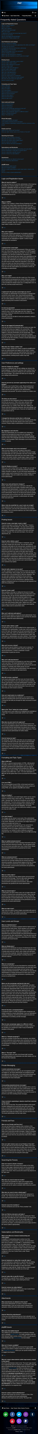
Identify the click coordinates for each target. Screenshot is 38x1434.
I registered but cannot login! (9, 30)
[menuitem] (4, 12)
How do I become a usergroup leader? (11, 110)
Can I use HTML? (6, 87)
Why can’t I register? (7, 28)
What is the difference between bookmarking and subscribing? (17, 149)
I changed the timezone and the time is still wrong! (14, 48)
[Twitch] (19, 1421)
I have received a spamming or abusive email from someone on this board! (18, 124)
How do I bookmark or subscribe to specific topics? (14, 150)
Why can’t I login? (6, 31)
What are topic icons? (7, 98)
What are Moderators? (7, 105)
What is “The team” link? (8, 114)
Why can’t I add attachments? (9, 72)
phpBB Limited (15, 1334)
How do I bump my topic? (8, 80)
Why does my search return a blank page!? (12, 140)
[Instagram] (25, 1414)
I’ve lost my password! (7, 34)
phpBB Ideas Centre (9, 1350)
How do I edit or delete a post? (9, 63)
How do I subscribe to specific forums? (11, 152)
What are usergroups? (7, 107)
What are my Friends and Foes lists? (11, 130)
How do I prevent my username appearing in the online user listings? (18, 45)
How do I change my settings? (9, 43)
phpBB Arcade (17, 1429)
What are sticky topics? (7, 95)
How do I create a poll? (7, 66)
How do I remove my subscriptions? (10, 153)
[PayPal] (25, 1421)
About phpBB (17, 1338)
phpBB (3, 441)
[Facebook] (12, 1414)
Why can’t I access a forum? (9, 70)
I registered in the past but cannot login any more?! (14, 33)
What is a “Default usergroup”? (9, 113)
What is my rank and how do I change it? (12, 54)
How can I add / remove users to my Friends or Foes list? (16, 131)
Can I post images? (6, 90)
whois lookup (13, 1368)
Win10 (12, 1426)
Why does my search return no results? (11, 138)
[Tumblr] (32, 1414)
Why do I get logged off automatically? (11, 36)
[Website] (5, 1414)
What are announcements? (8, 93)
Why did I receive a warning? (9, 74)
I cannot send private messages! (10, 120)
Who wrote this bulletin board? (9, 166)
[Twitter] (19, 1414)
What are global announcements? (10, 92)
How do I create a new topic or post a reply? (12, 61)
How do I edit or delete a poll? (9, 69)
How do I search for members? (9, 142)
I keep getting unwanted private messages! (12, 121)
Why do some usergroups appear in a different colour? (15, 111)
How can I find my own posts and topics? (12, 143)
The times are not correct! (8, 46)
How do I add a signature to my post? (11, 64)
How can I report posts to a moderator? (11, 75)
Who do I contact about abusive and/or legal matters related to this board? (18, 170)
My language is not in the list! (9, 49)
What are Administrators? (8, 103)
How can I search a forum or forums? (11, 137)
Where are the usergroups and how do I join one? (14, 108)
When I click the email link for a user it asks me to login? (15, 56)
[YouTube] (12, 1421)
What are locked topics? (7, 96)
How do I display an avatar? (8, 52)
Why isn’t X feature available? (9, 167)
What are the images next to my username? (12, 51)
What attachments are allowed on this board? (13, 159)
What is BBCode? (6, 85)
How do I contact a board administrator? (11, 172)
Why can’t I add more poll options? (10, 67)
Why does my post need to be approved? (12, 78)
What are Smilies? (6, 88)
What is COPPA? (6, 27)
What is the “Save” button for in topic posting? (13, 77)
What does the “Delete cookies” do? (10, 38)
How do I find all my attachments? (10, 160)
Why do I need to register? (8, 25)
